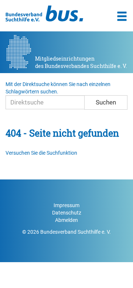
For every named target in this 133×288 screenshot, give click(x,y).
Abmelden (66, 220)
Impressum (66, 205)
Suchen (106, 102)
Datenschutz (66, 213)
